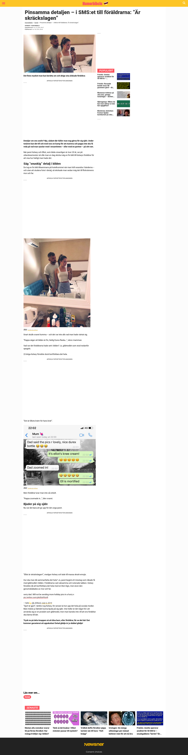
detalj (27, 697)
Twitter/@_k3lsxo (33, 330)
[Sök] (184, 3)
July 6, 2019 (47, 603)
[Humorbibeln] (93, 3)
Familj (36, 22)
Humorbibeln (29, 22)
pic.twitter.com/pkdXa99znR (36, 597)
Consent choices (94, 752)
